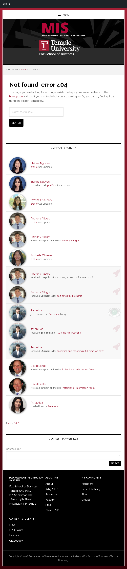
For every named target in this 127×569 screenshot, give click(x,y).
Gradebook (16, 540)
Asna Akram (38, 402)
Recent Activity (91, 489)
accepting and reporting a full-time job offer (80, 351)
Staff (48, 505)
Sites (84, 494)
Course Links (13, 449)
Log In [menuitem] (6, 3)
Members (87, 483)
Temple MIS (63, 29)
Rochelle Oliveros (41, 255)
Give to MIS (52, 510)
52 (15, 422)
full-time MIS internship (69, 332)
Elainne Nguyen (40, 163)
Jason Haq (37, 310)
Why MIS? (51, 489)
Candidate (54, 314)
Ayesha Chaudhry (41, 200)
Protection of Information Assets (79, 369)
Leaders (14, 535)
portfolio (52, 185)
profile (34, 167)
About (49, 483)
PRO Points (16, 530)
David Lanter (38, 365)
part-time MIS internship (69, 296)
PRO (12, 524)
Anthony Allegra (40, 218)
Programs (51, 494)
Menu (66, 14)
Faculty (50, 499)
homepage (16, 96)
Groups (86, 499)
